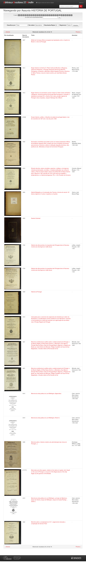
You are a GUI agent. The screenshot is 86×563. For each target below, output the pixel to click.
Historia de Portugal (36, 292)
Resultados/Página (49, 25)
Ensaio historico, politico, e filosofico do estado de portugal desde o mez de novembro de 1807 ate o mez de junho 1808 (50, 118)
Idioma (81, 2)
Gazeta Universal (35, 218)
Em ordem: (32, 25)
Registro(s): (63, 25)
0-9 (19, 15)
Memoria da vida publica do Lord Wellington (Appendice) (46, 393)
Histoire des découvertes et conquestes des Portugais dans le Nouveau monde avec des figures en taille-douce (50, 246)
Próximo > (78, 32)
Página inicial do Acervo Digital (45, 2)
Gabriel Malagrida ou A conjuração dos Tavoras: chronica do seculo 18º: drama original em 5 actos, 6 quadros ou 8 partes (50, 193)
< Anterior (7, 32)
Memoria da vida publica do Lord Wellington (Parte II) (45, 418)
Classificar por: (11, 25)
